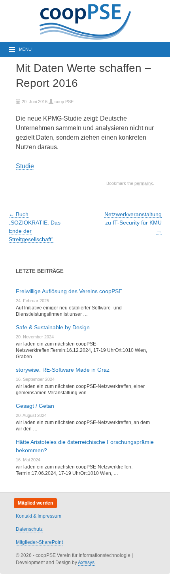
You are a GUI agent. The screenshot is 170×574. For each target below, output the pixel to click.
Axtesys (86, 562)
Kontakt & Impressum (38, 516)
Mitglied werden (35, 503)
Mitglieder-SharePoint (39, 542)
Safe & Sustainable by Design (53, 327)
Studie (25, 166)
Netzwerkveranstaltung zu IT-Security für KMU (133, 222)
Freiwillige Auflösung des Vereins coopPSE (69, 291)
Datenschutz (29, 529)
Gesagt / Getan (35, 406)
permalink (143, 183)
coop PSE (64, 101)
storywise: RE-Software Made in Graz (63, 370)
